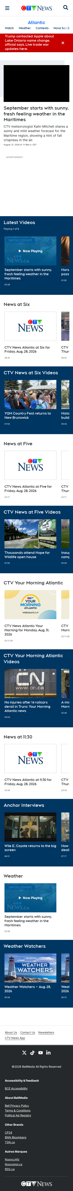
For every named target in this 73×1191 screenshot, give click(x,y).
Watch (9, 28)
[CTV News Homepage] (36, 8)
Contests (42, 28)
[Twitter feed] (24, 1052)
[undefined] (30, 261)
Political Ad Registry (18, 1115)
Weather (25, 28)
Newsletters (46, 1032)
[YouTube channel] (40, 1052)
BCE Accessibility (16, 1088)
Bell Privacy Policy (17, 1105)
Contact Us (27, 1032)
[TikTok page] (32, 1052)
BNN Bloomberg (15, 1137)
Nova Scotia (62, 28)
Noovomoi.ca (13, 1164)
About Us (11, 1032)
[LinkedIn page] (48, 1052)
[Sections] (7, 8)
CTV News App (15, 1038)
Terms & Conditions (17, 1110)
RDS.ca (10, 1169)
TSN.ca (10, 1142)
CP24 (8, 1132)
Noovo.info (12, 1159)
